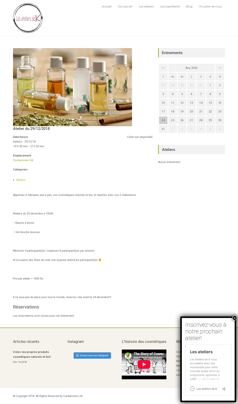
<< (163, 68)
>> (219, 68)
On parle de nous (210, 6)
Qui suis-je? (125, 6)
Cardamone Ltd (23, 160)
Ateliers (20, 180)
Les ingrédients (170, 6)
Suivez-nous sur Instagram (94, 355)
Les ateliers (146, 6)
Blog (189, 6)
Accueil (107, 6)
